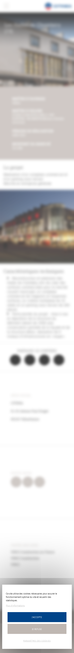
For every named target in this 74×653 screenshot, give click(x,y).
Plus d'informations (15, 605)
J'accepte (37, 617)
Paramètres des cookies (37, 640)
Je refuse (37, 629)
